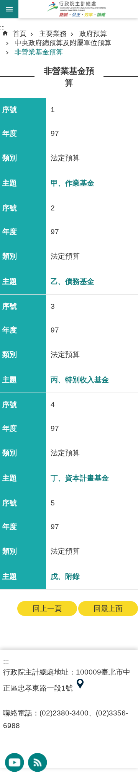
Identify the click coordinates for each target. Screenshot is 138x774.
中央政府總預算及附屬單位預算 (63, 43)
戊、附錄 (65, 576)
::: (2, 27)
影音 (14, 762)
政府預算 (93, 33)
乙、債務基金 (72, 281)
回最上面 (108, 609)
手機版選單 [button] (9, 9)
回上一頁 (47, 609)
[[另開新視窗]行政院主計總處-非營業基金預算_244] (80, 688)
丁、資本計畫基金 (80, 478)
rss (37, 762)
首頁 (19, 33)
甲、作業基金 (72, 183)
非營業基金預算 (39, 52)
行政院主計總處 (78, 9)
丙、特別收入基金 (80, 380)
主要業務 (53, 33)
